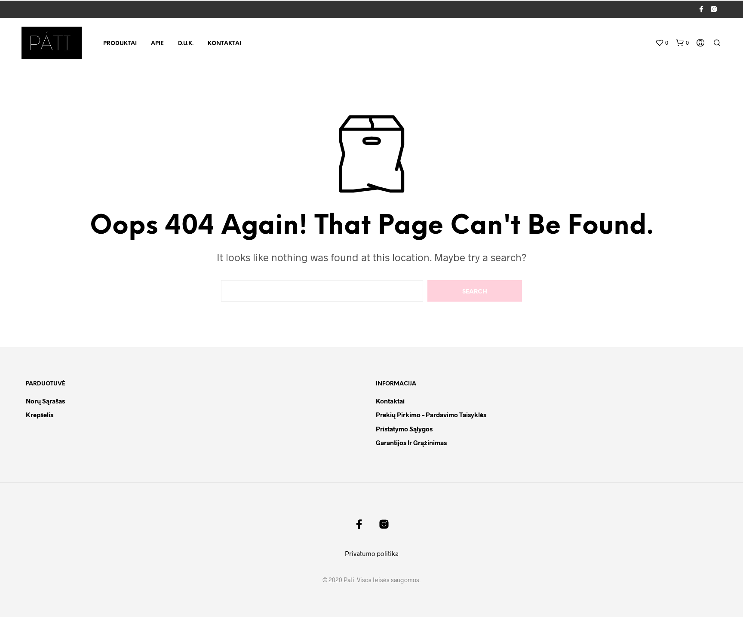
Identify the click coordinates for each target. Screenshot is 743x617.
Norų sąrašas (45, 401)
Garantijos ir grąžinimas (411, 442)
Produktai (120, 43)
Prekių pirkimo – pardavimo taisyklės (431, 414)
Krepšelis (39, 414)
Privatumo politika (372, 553)
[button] (661, 43)
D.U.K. (185, 43)
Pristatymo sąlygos (404, 429)
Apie (157, 43)
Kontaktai (224, 43)
